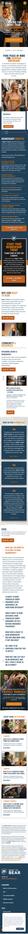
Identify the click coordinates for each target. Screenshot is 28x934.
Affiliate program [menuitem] (8, 899)
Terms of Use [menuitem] (7, 911)
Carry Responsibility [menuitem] (8, 895)
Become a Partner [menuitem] (8, 902)
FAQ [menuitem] (4, 892)
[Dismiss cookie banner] (23, 915)
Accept (20, 928)
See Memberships (14, 40)
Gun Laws (13, 801)
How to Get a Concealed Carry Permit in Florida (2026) (13, 740)
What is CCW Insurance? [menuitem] (10, 888)
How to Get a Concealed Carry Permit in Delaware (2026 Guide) (13, 772)
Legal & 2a (6, 736)
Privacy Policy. (6, 926)
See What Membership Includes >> (14, 708)
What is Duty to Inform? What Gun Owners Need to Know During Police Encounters (13, 806)
